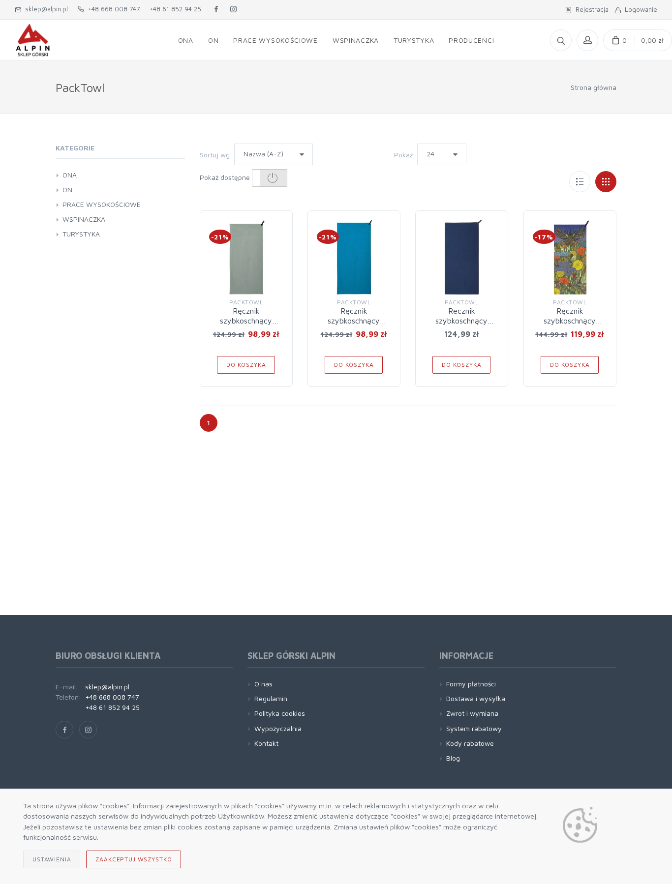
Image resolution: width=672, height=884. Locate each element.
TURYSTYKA (81, 234)
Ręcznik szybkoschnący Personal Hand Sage (246, 320)
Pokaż (403, 154)
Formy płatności (471, 683)
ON (67, 189)
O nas (263, 683)
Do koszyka (246, 364)
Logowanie (639, 9)
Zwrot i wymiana (472, 713)
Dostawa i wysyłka (475, 698)
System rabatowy (474, 728)
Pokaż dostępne (226, 177)
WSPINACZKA (83, 219)
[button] (270, 178)
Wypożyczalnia (278, 728)
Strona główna (593, 87)
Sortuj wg (215, 154)
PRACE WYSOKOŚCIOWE (101, 204)
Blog (453, 758)
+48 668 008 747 (112, 9)
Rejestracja (590, 9)
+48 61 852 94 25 (175, 9)
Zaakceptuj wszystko (133, 859)
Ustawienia (51, 859)
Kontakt (266, 743)
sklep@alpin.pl (44, 9)
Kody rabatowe (470, 743)
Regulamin (270, 698)
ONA (69, 175)
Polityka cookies (279, 713)
